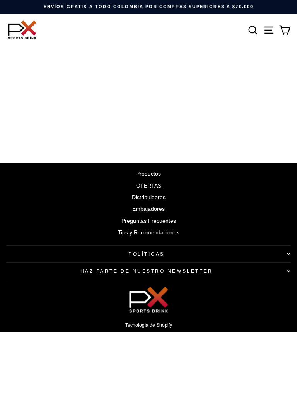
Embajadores (148, 209)
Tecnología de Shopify (148, 325)
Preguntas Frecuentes (148, 221)
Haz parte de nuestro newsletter (146, 270)
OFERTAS (148, 186)
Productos (148, 174)
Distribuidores (149, 197)
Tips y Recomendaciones (148, 233)
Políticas (146, 253)
